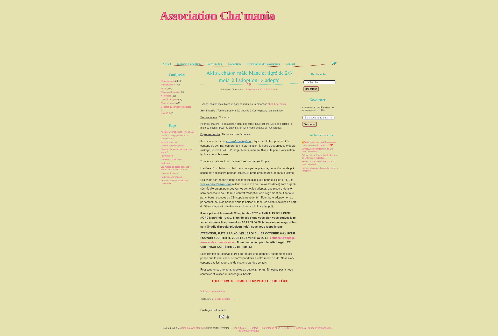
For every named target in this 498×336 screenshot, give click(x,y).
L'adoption (234, 64)
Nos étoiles (166, 96)
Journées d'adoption (189, 64)
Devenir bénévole (169, 142)
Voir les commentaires (212, 291)
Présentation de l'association (263, 64)
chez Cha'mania (277, 104)
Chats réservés (168, 103)
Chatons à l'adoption (170, 92)
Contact (290, 64)
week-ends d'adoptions (215, 184)
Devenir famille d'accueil (172, 145)
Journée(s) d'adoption (171, 159)
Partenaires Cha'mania (171, 177)
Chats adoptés (168, 81)
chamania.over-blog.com (192, 328)
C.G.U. (288, 328)
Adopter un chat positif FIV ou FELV (177, 132)
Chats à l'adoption (169, 99)
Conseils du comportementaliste (176, 107)
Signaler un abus (271, 328)
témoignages (167, 85)
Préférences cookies (248, 330)
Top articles (240, 328)
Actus (163, 88)
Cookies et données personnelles (313, 328)
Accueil (166, 64)
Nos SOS (165, 113)
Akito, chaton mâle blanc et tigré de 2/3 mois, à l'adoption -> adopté (249, 76)
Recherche (311, 88)
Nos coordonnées (169, 173)
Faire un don (214, 64)
